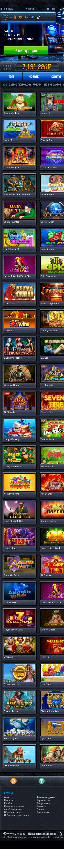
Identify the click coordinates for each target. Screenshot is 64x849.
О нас (7, 797)
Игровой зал (43, 800)
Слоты (40, 809)
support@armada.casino (44, 833)
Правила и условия (14, 806)
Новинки (41, 806)
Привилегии (43, 812)
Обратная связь (12, 812)
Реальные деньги (46, 797)
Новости (8, 800)
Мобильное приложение (17, 815)
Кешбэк (8, 803)
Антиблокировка (12, 809)
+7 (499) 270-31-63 (16, 833)
